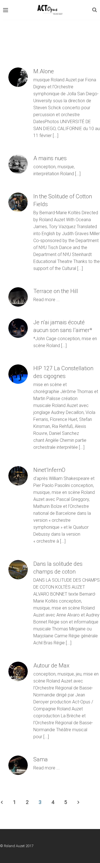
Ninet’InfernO (49, 470)
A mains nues (50, 158)
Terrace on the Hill (55, 291)
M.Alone (43, 71)
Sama (40, 759)
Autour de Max (51, 665)
